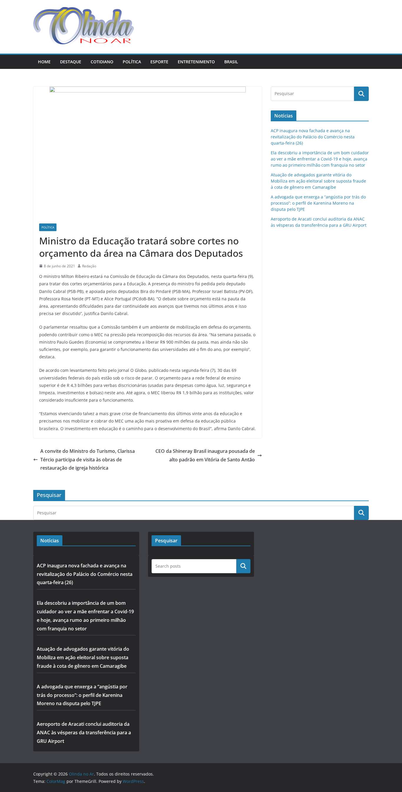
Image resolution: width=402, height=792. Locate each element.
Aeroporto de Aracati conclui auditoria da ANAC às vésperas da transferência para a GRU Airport (84, 732)
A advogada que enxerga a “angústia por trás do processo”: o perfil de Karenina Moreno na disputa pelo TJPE (318, 203)
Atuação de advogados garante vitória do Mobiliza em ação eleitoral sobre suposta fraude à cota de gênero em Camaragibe (318, 181)
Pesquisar (243, 566)
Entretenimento (196, 61)
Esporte (159, 61)
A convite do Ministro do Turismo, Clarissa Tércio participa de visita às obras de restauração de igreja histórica (87, 459)
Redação (89, 266)
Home (44, 61)
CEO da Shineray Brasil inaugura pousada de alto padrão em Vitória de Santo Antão (205, 455)
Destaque (70, 61)
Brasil (231, 61)
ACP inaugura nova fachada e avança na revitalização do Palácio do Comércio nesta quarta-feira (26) (313, 137)
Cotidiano (102, 61)
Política (132, 61)
